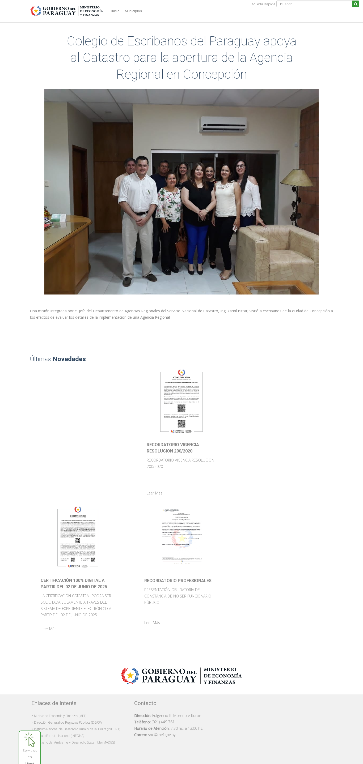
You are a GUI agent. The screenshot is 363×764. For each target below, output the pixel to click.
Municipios (133, 11)
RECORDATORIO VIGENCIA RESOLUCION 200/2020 (173, 448)
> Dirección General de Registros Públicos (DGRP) (66, 722)
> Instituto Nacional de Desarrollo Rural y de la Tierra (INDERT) (75, 729)
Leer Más (154, 493)
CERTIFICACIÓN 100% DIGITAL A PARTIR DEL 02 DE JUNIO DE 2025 (74, 583)
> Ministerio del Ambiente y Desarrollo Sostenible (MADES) (73, 742)
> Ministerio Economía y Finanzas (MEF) (58, 716)
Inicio (115, 11)
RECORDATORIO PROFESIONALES (178, 580)
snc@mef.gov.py (161, 734)
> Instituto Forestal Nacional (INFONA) (57, 735)
